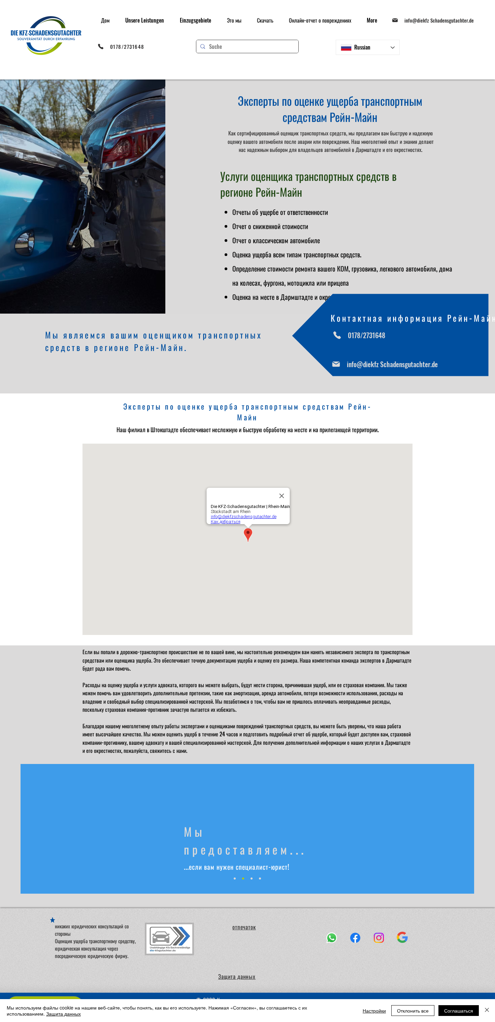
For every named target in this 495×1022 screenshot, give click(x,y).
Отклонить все (413, 1010)
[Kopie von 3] (260, 878)
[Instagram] (379, 938)
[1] (235, 878)
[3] (252, 878)
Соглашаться (458, 1010)
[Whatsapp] (331, 938)
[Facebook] (355, 938)
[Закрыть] (487, 1010)
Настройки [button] (374, 1010)
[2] (243, 878)
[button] (144, 20)
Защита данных (63, 1013)
